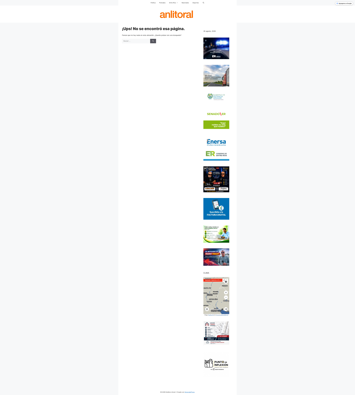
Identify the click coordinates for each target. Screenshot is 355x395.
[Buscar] (153, 41)
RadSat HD (211, 315)
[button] (226, 292)
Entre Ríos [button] (172, 3)
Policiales (162, 3)
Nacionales (185, 3)
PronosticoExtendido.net (222, 315)
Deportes (196, 3)
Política (153, 3)
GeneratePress (190, 392)
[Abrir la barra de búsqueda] (203, 3)
